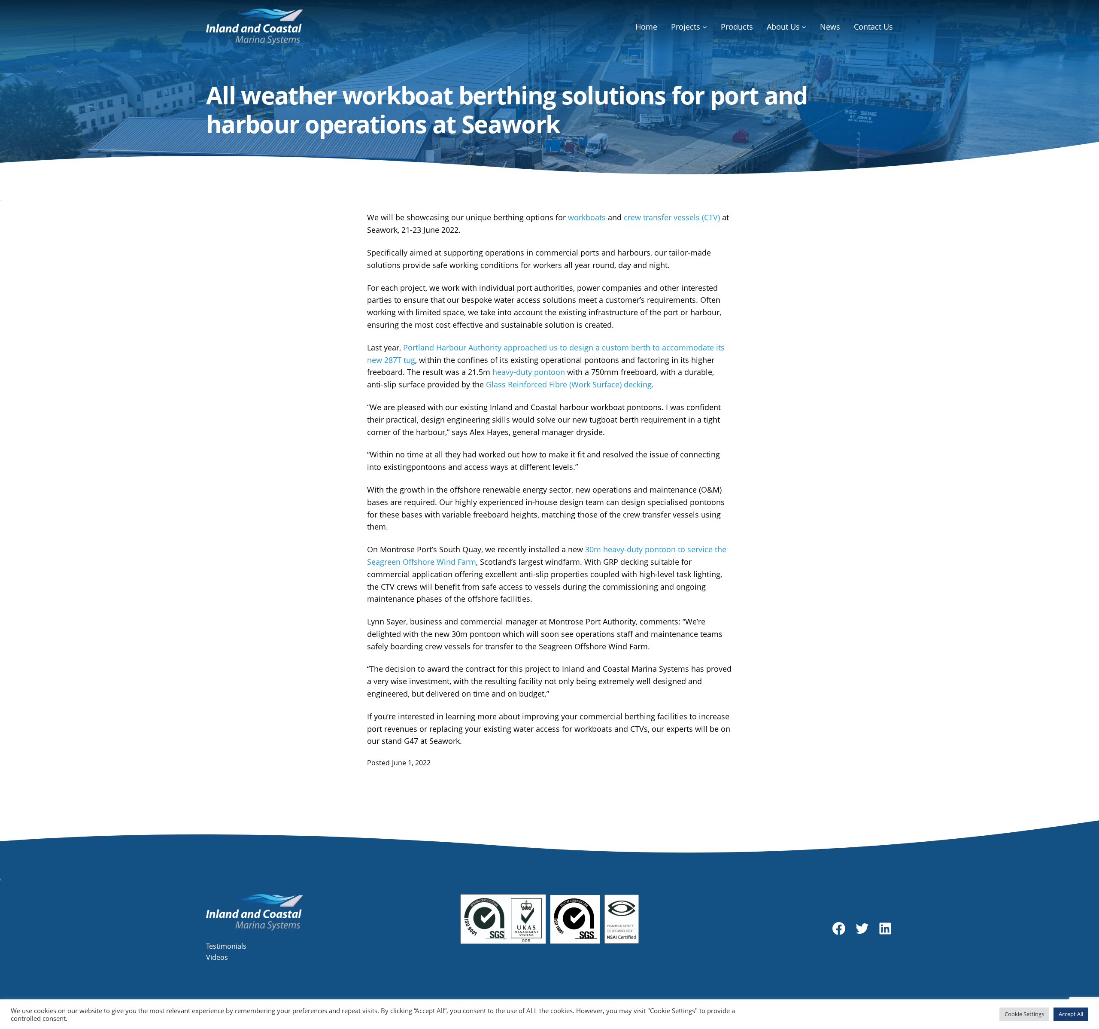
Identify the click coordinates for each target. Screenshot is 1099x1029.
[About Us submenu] (803, 26)
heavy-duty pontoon (528, 372)
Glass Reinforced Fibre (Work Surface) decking (569, 384)
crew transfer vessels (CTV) (672, 217)
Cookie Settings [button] (1024, 1014)
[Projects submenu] (704, 26)
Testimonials (226, 946)
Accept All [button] (1071, 1014)
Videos (217, 957)
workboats (587, 217)
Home (646, 26)
